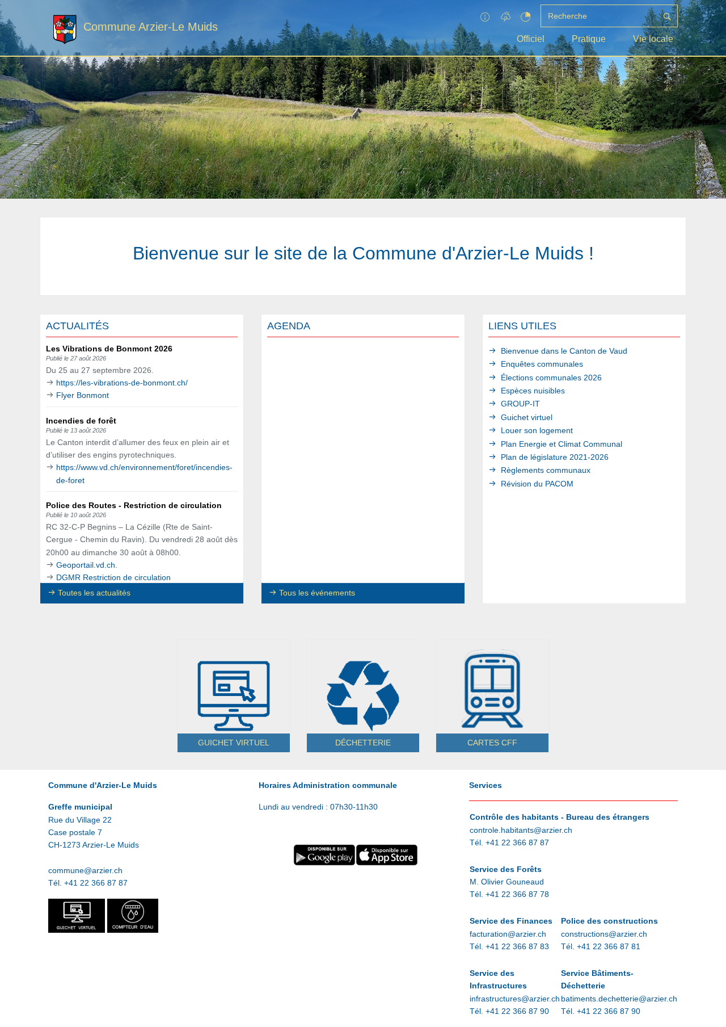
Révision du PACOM (537, 483)
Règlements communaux (545, 470)
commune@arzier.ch (85, 870)
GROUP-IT (520, 403)
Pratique (589, 39)
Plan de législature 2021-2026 (555, 457)
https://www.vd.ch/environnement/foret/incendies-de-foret (144, 473)
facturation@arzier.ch (508, 933)
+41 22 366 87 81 (608, 946)
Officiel (530, 39)
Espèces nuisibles (533, 390)
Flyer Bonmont (82, 395)
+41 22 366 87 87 (96, 882)
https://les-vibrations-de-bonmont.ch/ (122, 382)
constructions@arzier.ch (604, 933)
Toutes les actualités (94, 592)
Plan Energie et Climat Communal (561, 443)
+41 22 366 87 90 (517, 1011)
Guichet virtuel (526, 417)
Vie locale (653, 39)
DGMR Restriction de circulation (113, 577)
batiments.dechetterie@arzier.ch (619, 998)
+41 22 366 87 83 (517, 946)
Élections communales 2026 (551, 377)
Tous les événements (317, 592)
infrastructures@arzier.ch (515, 998)
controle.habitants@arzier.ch (521, 830)
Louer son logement (537, 430)
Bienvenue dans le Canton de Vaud (564, 350)
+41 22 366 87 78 (517, 894)
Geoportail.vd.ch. (86, 564)
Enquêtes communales (542, 363)
